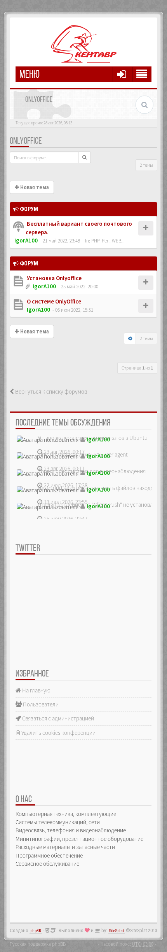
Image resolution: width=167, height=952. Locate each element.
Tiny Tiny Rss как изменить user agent (83, 454)
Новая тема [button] (34, 187)
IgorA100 (26, 240)
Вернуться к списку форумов (50, 391)
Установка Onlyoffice (54, 278)
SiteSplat (116, 930)
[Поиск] (84, 157)
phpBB (35, 930)
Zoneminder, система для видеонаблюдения (92, 471)
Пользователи (40, 704)
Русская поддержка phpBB (38, 944)
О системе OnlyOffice (53, 301)
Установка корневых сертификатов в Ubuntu (93, 437)
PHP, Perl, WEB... (108, 240)
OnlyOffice (26, 141)
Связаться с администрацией (57, 718)
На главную (35, 690)
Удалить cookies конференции (58, 732)
